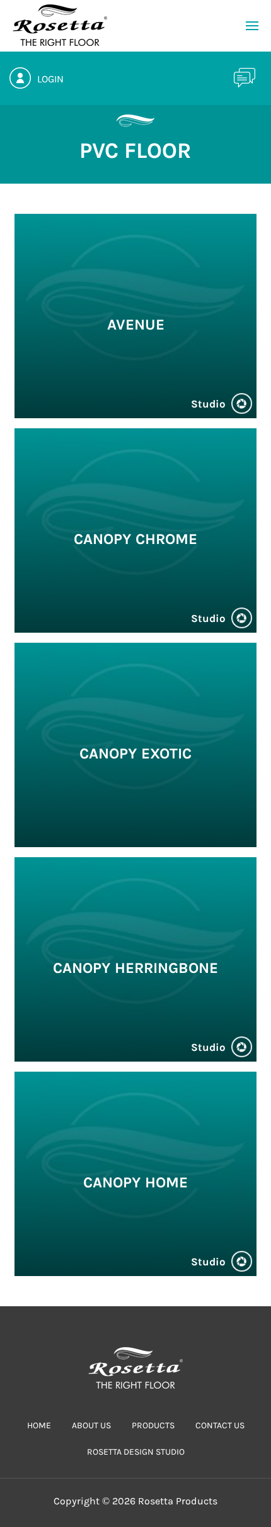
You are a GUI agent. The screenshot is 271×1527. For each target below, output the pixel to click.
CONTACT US (220, 1425)
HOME (39, 1425)
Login (50, 79)
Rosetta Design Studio (136, 1451)
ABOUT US (91, 1425)
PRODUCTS (153, 1425)
